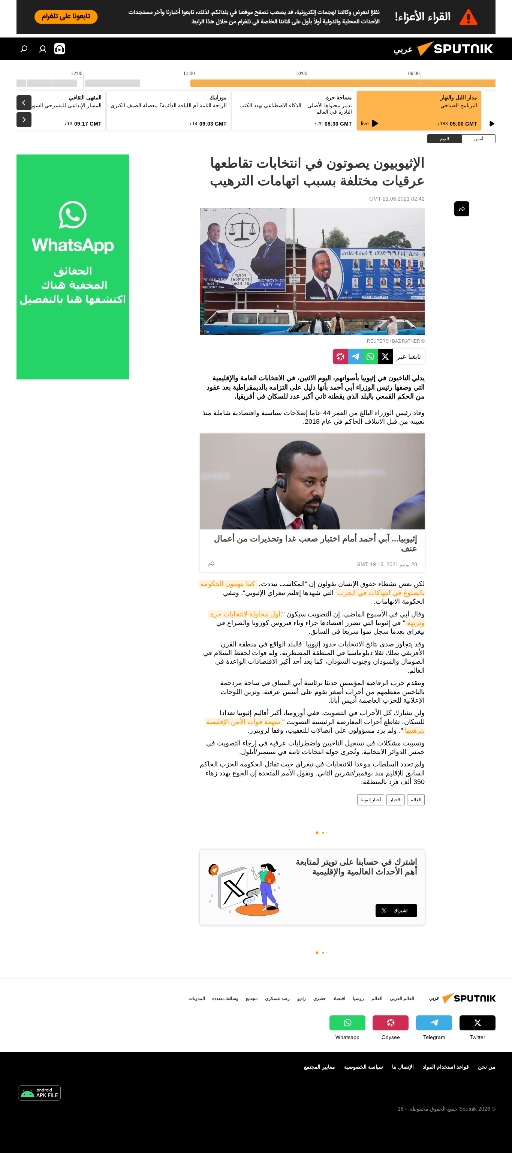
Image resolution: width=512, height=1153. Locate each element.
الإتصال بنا (403, 1067)
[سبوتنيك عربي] (458, 58)
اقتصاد (339, 998)
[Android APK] (39, 1094)
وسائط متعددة (225, 998)
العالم (415, 799)
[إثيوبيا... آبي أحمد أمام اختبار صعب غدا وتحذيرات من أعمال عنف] (312, 481)
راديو (301, 998)
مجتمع (251, 998)
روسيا (358, 998)
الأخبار (395, 799)
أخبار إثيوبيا (371, 799)
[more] (211, 563)
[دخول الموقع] (42, 48)
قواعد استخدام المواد (446, 1067)
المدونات (197, 998)
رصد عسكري (277, 998)
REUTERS (378, 341)
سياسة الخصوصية (363, 1067)
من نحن (487, 1067)
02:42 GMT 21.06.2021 (397, 199)
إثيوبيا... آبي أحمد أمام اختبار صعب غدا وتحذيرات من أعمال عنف (315, 543)
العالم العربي (402, 998)
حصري (319, 998)
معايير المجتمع (319, 1067)
